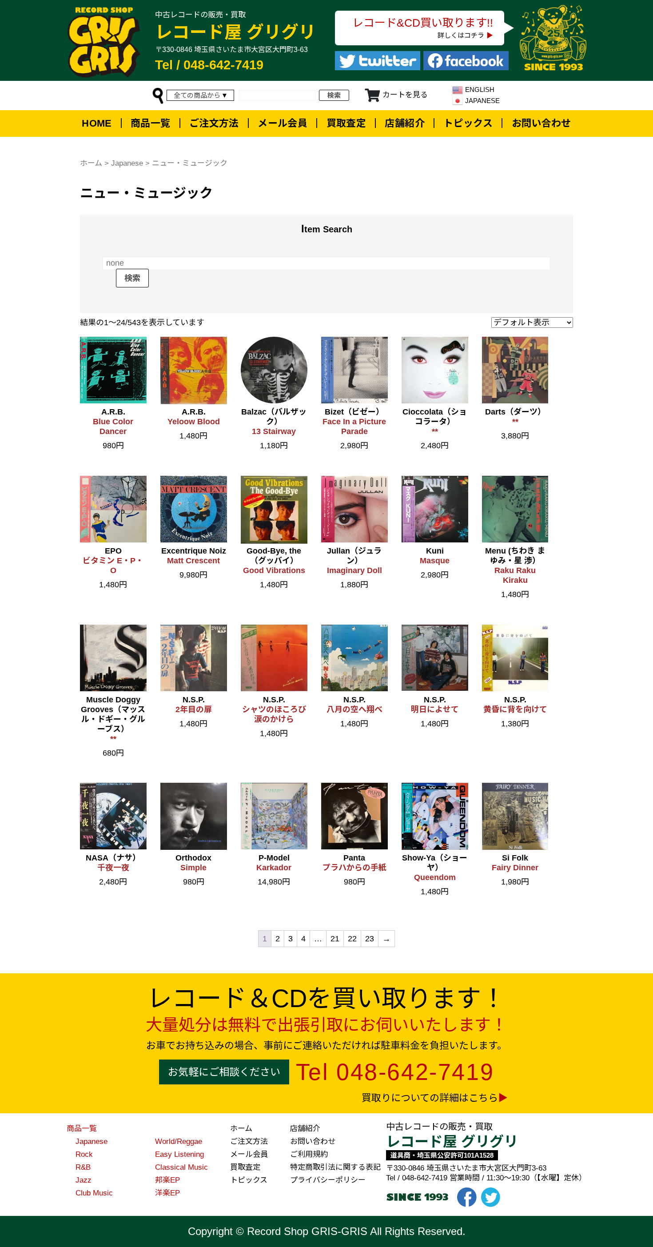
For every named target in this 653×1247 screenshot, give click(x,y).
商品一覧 (151, 123)
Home (97, 123)
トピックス (468, 123)
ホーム (91, 163)
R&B (83, 1167)
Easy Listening (179, 1154)
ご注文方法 (214, 123)
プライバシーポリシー (328, 1180)
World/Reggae (178, 1141)
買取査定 (346, 123)
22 (352, 938)
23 (369, 938)
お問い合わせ (541, 123)
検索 (334, 95)
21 (334, 938)
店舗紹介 (405, 123)
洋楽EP (167, 1193)
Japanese (127, 163)
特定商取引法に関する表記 (335, 1167)
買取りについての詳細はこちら (430, 1098)
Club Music (94, 1193)
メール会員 (282, 123)
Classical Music (181, 1167)
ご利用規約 (309, 1154)
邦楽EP (167, 1180)
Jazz (84, 1180)
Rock (84, 1154)
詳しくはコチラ (461, 35)
